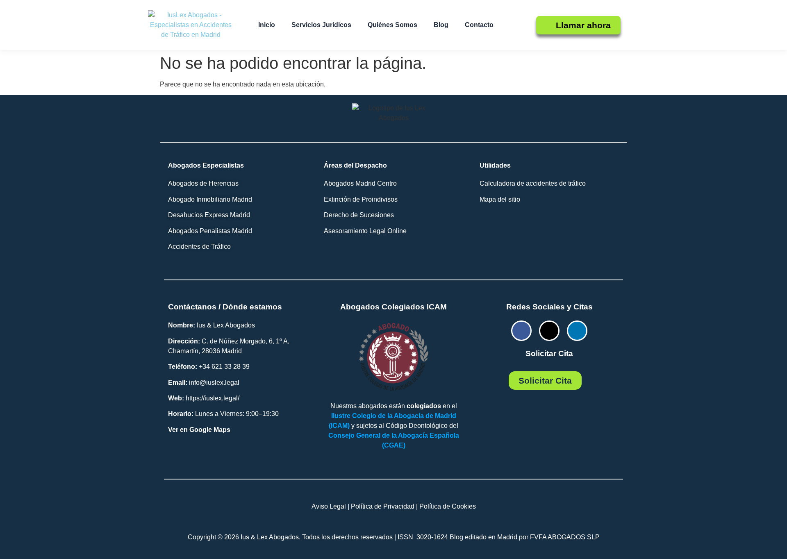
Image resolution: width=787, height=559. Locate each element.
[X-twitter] (549, 330)
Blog (441, 24)
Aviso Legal (329, 506)
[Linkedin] (577, 330)
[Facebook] (521, 330)
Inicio (266, 24)
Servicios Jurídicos (321, 24)
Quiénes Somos (392, 24)
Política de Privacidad (382, 506)
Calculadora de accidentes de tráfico (533, 183)
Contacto (479, 24)
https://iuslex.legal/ (212, 398)
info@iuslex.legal (214, 382)
